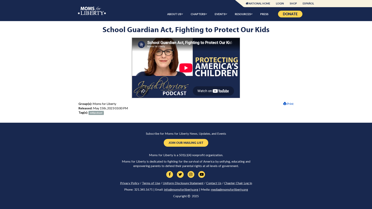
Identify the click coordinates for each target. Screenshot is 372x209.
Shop (293, 3)
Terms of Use (151, 183)
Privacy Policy (129, 183)
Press (264, 14)
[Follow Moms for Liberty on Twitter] (180, 174)
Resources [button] (243, 14)
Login (280, 3)
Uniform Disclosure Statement (183, 183)
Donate (290, 14)
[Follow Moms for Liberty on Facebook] (169, 174)
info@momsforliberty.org (181, 189)
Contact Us (213, 183)
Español (308, 3)
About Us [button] (174, 14)
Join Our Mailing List (186, 142)
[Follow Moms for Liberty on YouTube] (201, 174)
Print (290, 103)
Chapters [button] (198, 14)
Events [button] (220, 14)
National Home (259, 3)
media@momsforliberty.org (229, 189)
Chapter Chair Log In (238, 183)
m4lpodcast (96, 112)
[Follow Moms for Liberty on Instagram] (191, 174)
